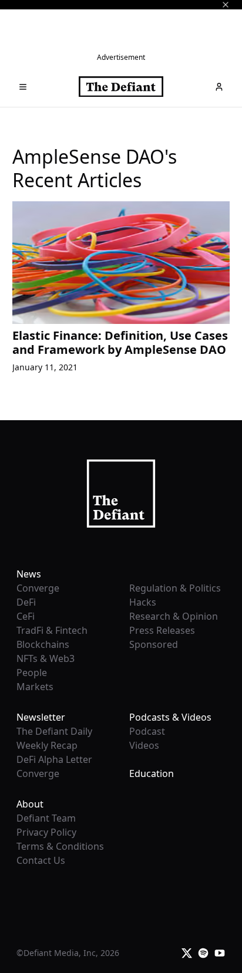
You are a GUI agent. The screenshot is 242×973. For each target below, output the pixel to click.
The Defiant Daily (54, 731)
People (31, 672)
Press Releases (162, 630)
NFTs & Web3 (45, 658)
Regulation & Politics (175, 588)
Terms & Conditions (60, 846)
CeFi (25, 616)
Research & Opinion (173, 616)
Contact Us (40, 860)
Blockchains (42, 644)
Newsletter (40, 717)
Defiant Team (46, 818)
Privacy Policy (46, 832)
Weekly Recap (47, 745)
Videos (144, 745)
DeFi (26, 602)
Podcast (147, 731)
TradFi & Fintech (52, 630)
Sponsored (153, 644)
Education (151, 773)
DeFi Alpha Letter (54, 759)
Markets (34, 686)
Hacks (142, 602)
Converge (37, 588)
